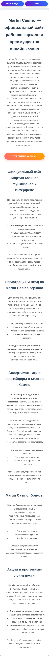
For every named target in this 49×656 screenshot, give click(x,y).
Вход (36, 4)
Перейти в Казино (24, 156)
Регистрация (12, 4)
